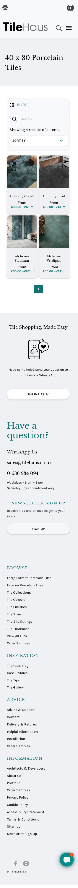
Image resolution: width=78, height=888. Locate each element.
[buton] (26, 26)
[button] (70, 7)
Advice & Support (21, 710)
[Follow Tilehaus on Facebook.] (15, 863)
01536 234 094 (23, 473)
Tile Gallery (15, 687)
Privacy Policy (17, 797)
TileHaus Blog (17, 666)
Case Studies (17, 673)
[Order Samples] (5, 8)
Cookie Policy (17, 805)
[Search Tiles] (59, 28)
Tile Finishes (17, 607)
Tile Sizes (14, 614)
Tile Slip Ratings (19, 621)
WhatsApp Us (22, 452)
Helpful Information (22, 732)
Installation (16, 739)
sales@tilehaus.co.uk (29, 462)
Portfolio (13, 783)
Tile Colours (16, 600)
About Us (14, 776)
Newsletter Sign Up (22, 834)
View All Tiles (17, 636)
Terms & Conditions (23, 819)
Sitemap (13, 826)
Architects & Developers (26, 768)
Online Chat (38, 394)
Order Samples (18, 643)
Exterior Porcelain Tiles (25, 585)
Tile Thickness (18, 629)
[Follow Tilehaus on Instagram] (26, 863)
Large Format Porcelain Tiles (29, 578)
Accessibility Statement (25, 812)
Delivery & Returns (22, 724)
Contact (13, 717)
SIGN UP (38, 529)
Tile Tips (13, 680)
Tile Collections (19, 592)
